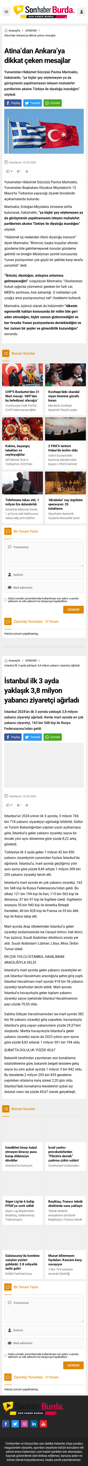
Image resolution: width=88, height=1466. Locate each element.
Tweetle (35, 103)
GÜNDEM (31, 30)
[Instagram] (24, 1423)
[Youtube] (43, 1423)
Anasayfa (14, 30)
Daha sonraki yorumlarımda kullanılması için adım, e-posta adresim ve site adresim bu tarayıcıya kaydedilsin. (43, 600)
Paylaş (15, 103)
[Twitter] (15, 1423)
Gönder (55, 103)
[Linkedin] (34, 1423)
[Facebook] (5, 1423)
